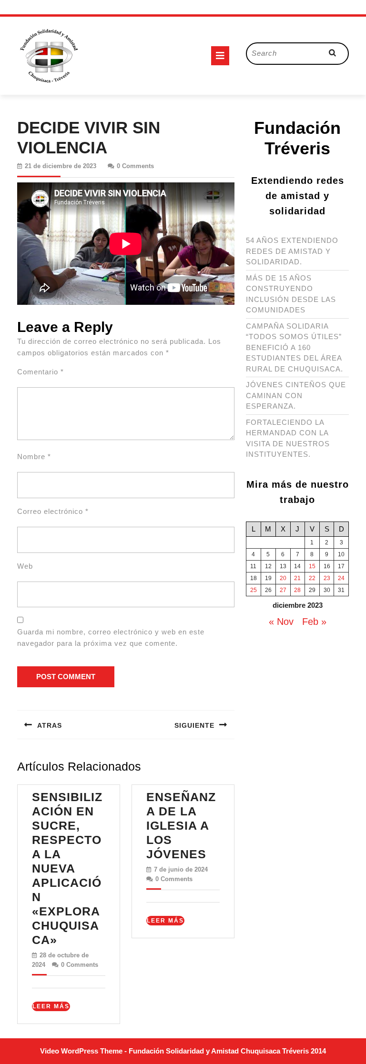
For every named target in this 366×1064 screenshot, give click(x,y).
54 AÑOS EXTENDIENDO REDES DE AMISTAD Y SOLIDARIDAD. (292, 251)
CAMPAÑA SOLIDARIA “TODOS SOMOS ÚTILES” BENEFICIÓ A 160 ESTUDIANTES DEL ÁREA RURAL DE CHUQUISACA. (294, 347)
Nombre (34, 456)
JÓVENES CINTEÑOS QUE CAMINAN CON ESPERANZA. (296, 395)
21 (297, 578)
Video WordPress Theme (81, 1051)
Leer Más (51, 1007)
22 (312, 578)
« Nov (281, 621)
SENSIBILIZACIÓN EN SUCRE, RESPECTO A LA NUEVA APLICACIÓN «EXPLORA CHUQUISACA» (67, 868)
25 (253, 590)
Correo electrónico (53, 511)
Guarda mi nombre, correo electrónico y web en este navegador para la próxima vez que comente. (110, 637)
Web (25, 566)
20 (283, 578)
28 (297, 590)
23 (327, 578)
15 (312, 566)
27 (283, 590)
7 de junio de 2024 (181, 869)
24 (341, 578)
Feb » (314, 621)
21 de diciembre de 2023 (60, 166)
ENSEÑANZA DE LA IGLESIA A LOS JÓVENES (181, 825)
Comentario (40, 372)
